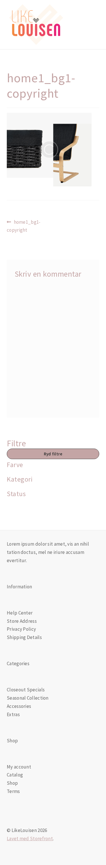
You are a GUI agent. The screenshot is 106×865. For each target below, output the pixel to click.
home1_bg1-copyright (24, 226)
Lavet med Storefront (30, 838)
